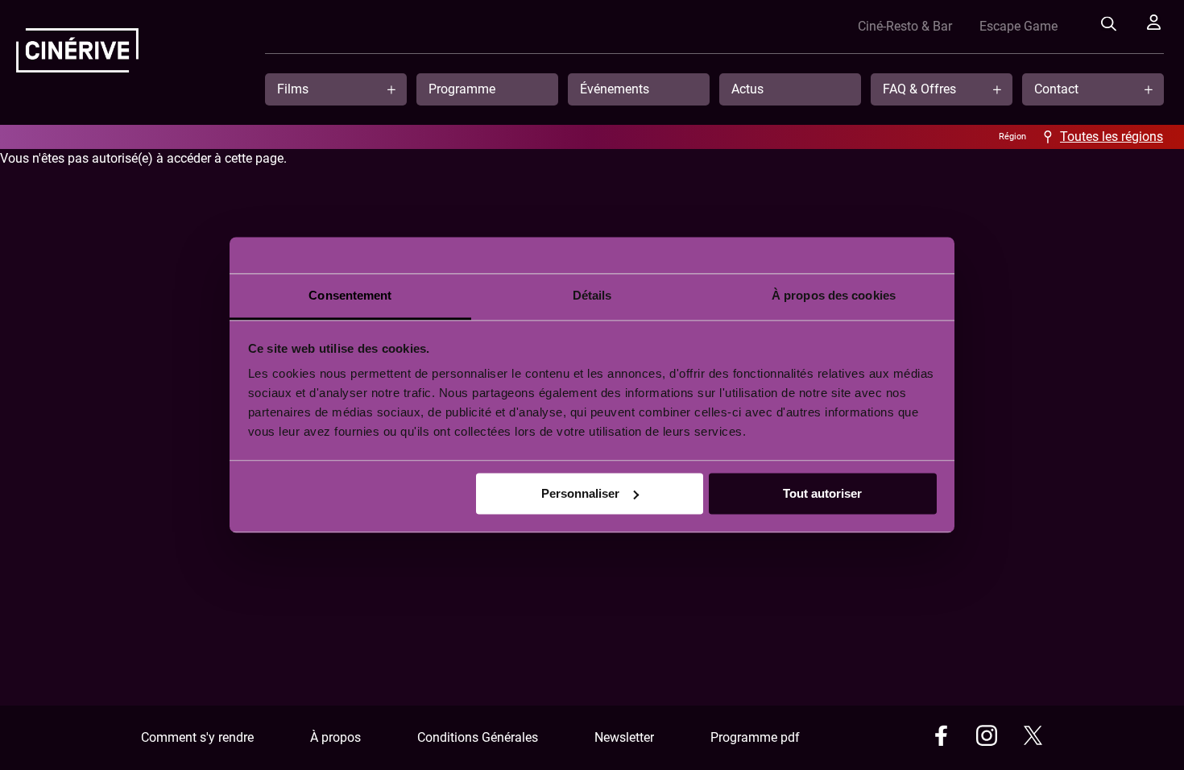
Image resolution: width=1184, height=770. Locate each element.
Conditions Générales (477, 737)
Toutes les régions (1111, 136)
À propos (335, 737)
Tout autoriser (822, 493)
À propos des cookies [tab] (834, 295)
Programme (461, 89)
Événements (614, 89)
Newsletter (624, 737)
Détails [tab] (592, 295)
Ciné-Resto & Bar (905, 26)
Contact (1056, 89)
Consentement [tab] (349, 295)
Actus (747, 89)
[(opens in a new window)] (940, 738)
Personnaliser (580, 493)
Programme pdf (755, 737)
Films (292, 89)
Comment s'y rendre (197, 737)
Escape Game (1018, 26)
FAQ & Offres (919, 89)
